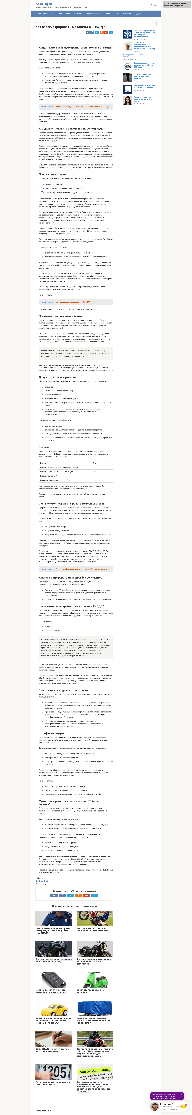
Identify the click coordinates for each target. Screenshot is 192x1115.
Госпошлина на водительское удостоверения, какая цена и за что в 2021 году (144, 46)
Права (107, 14)
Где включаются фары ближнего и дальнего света (143, 99)
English (154, 5)
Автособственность (123, 14)
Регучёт (77, 14)
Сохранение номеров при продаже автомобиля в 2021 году (144, 65)
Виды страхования (45, 14)
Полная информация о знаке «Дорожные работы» (143, 76)
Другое (139, 14)
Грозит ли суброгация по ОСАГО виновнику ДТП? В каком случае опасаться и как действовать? (145, 34)
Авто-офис (44, 4)
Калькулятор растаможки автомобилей (134, 56)
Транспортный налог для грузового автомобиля (144, 87)
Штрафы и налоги (93, 14)
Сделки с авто (64, 14)
